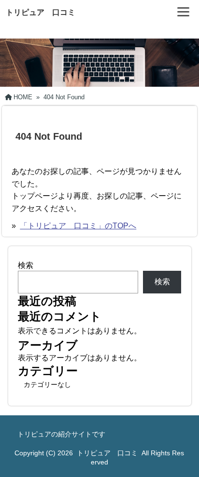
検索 (25, 265)
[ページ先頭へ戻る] (182, 455)
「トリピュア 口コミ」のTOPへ (78, 226)
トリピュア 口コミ (40, 12)
